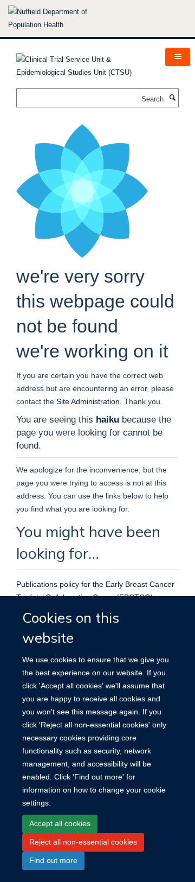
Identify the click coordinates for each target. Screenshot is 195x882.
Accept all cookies (59, 823)
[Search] (172, 98)
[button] (177, 57)
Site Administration (88, 401)
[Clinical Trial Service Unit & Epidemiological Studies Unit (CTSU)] (82, 63)
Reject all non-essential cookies (83, 842)
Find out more (53, 860)
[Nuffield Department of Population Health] (62, 18)
